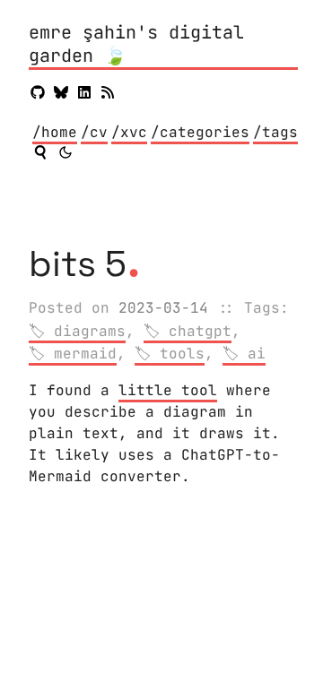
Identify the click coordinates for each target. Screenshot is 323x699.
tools (182, 353)
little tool (167, 390)
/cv (94, 132)
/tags (275, 132)
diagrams (90, 331)
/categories (200, 132)
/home (54, 132)
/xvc (129, 132)
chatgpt (200, 331)
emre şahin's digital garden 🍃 (136, 44)
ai (257, 353)
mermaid (85, 353)
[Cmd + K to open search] (40, 152)
